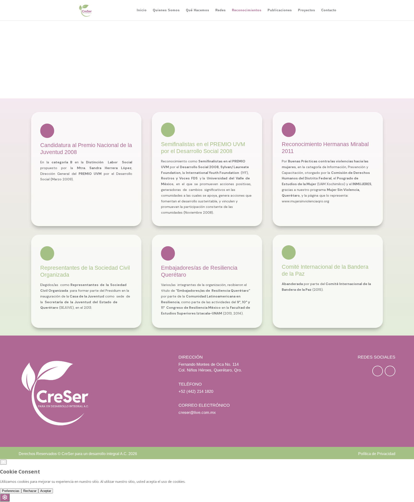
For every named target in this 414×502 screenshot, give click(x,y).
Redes (220, 10)
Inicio (142, 10)
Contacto (328, 10)
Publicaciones (280, 10)
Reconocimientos (246, 10)
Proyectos (306, 10)
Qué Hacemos (197, 10)
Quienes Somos (166, 10)
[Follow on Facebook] (377, 371)
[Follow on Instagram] (390, 371)
